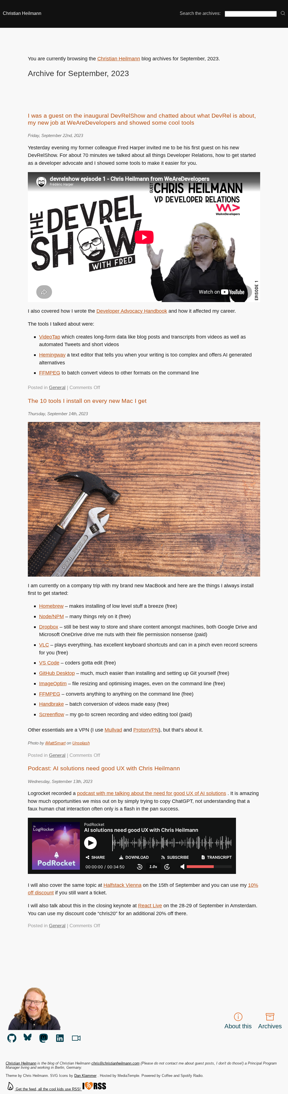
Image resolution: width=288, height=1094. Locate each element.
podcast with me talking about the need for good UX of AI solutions (151, 793)
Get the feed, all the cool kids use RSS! (48, 1089)
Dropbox (48, 627)
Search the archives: (200, 13)
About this (238, 1026)
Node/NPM (51, 616)
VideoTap (49, 337)
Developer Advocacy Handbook (131, 311)
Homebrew (51, 606)
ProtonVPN (146, 730)
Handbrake (51, 704)
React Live (150, 905)
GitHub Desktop (57, 673)
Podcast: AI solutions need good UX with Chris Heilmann (104, 768)
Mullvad (113, 730)
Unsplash (81, 743)
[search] (283, 13)
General (57, 387)
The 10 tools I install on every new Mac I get (87, 401)
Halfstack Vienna (122, 885)
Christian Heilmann (22, 13)
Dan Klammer (85, 1076)
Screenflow (51, 714)
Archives (270, 1026)
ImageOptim (53, 683)
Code (49, 663)
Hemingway (52, 355)
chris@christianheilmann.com (115, 1063)
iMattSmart (55, 743)
